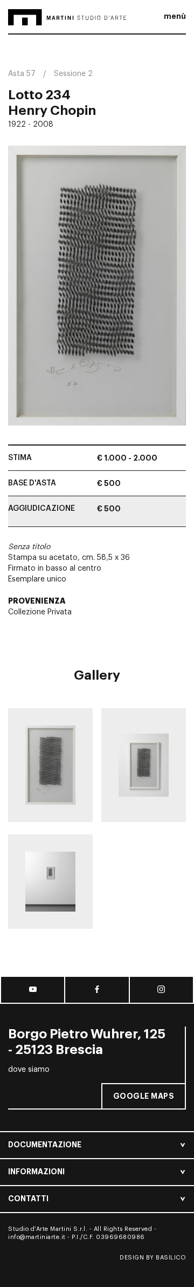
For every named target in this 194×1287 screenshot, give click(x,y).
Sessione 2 (73, 74)
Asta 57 (22, 74)
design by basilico (153, 1258)
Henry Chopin (52, 110)
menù (175, 16)
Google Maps (144, 1096)
